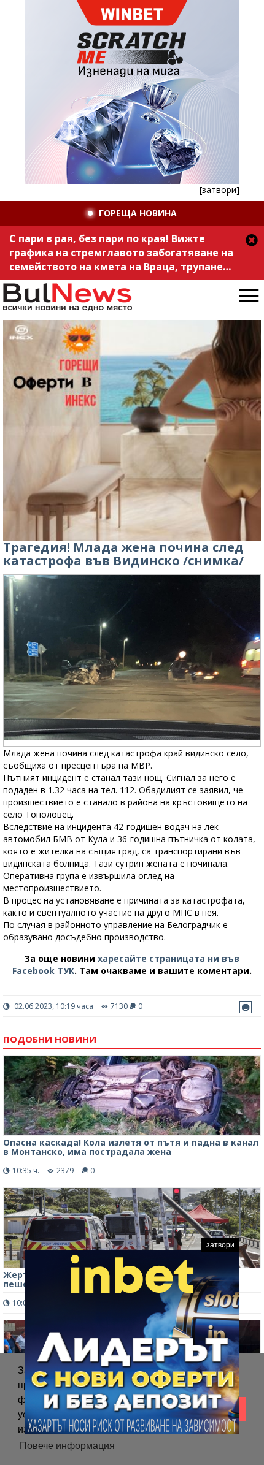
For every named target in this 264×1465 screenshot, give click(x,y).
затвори (220, 1245)
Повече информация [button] (67, 1445)
